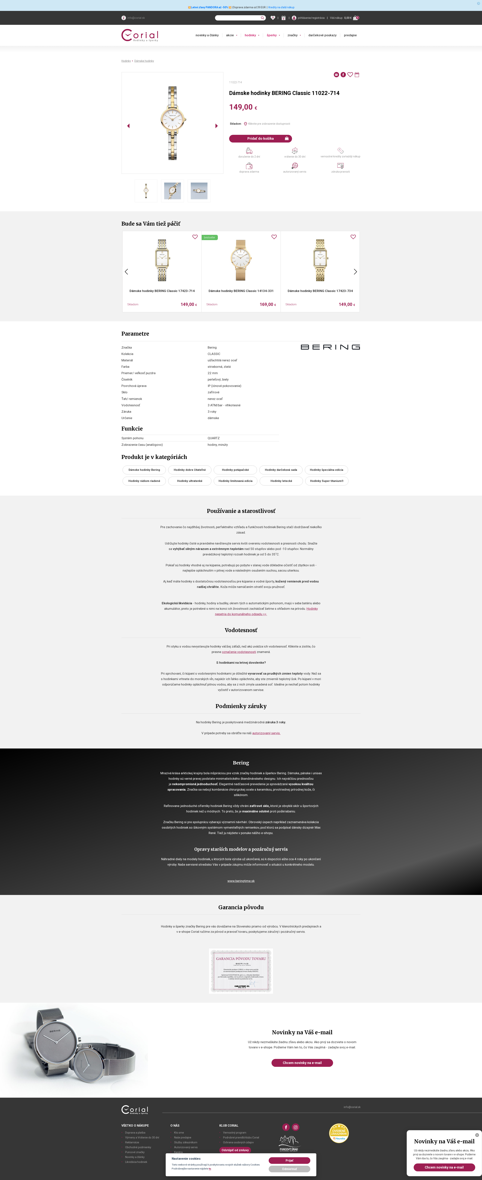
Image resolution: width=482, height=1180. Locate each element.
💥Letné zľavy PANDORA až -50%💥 (209, 7)
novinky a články (207, 35)
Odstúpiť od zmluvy (235, 1150)
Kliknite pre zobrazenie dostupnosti (269, 123)
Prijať (289, 1160)
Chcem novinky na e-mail (302, 1063)
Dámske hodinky (144, 60)
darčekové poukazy (322, 35)
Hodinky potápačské (235, 470)
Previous (126, 271)
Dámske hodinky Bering (144, 470)
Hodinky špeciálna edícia (326, 470)
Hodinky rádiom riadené (144, 481)
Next (355, 271)
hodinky (250, 35)
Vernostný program (234, 1132)
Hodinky (126, 60)
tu (210, 1168)
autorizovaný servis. (266, 733)
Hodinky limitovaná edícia (235, 481)
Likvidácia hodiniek (136, 1161)
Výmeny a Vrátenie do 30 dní (142, 1137)
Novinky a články (135, 1157)
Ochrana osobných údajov (238, 1142)
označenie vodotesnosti (239, 652)
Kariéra (178, 1152)
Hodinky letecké (281, 481)
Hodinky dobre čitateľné (190, 470)
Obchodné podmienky (138, 1147)
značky (292, 35)
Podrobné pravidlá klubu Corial (241, 1137)
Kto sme (179, 1132)
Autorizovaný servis (186, 1147)
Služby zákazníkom (185, 1142)
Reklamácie (132, 1142)
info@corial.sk (136, 17)
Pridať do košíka (260, 138)
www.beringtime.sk (241, 881)
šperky (272, 35)
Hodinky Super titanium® (327, 481)
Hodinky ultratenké (189, 481)
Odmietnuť (289, 1169)
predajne (350, 35)
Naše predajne (182, 1137)
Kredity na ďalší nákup (281, 7)
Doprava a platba (135, 1132)
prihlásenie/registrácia (311, 17)
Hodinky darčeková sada (281, 470)
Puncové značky (135, 1152)
